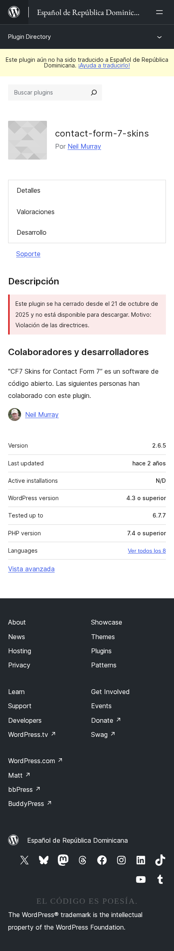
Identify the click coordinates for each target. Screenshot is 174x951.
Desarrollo (32, 232)
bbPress (24, 789)
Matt (19, 775)
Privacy (19, 665)
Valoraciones (36, 212)
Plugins (101, 651)
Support (20, 706)
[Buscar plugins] (94, 92)
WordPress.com (35, 761)
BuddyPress (30, 804)
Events (101, 706)
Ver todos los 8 (147, 550)
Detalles (28, 190)
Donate (106, 720)
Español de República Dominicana (77, 840)
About (17, 622)
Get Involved (110, 692)
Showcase (106, 622)
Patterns (104, 665)
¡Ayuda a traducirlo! (104, 65)
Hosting (19, 651)
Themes (103, 637)
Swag (103, 734)
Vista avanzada (31, 569)
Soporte (28, 254)
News (16, 637)
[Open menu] (161, 12)
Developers (25, 720)
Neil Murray (84, 146)
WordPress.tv (32, 734)
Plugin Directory (29, 36)
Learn (16, 692)
